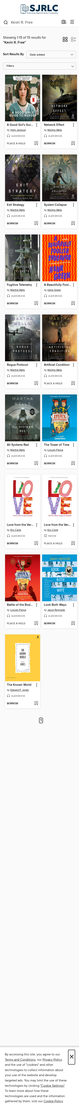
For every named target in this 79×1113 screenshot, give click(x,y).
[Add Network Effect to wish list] (73, 143)
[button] (65, 41)
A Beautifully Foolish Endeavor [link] (58, 285)
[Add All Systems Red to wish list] (36, 463)
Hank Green (54, 290)
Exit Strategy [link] (15, 205)
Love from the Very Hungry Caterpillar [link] (20, 525)
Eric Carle (15, 530)
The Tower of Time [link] (56, 445)
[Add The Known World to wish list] (36, 703)
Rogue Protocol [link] (17, 365)
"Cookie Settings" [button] (52, 1086)
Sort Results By (13, 54)
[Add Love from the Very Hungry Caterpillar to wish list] (36, 543)
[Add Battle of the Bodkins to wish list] (36, 623)
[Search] (6, 22)
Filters (10, 66)
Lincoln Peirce (55, 450)
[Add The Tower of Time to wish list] (73, 463)
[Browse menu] (72, 22)
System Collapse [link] (55, 205)
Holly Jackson (18, 130)
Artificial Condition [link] (57, 365)
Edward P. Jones (19, 690)
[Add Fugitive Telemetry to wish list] (36, 303)
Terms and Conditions (20, 1060)
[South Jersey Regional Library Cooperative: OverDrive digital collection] (39, 8)
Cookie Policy (53, 1101)
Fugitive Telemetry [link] (19, 285)
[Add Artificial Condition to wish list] (73, 383)
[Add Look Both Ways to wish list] (73, 623)
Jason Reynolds (56, 610)
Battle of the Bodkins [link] (20, 605)
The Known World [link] (19, 685)
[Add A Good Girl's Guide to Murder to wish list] (36, 143)
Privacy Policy (52, 1060)
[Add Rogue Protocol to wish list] (36, 383)
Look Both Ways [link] (55, 605)
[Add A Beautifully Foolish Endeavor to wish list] (73, 303)
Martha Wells (54, 130)
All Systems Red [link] (18, 445)
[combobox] (31, 22)
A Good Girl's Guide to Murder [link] (20, 125)
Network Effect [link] (54, 125)
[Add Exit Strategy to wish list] (36, 223)
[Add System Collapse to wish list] (73, 223)
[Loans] (64, 23)
